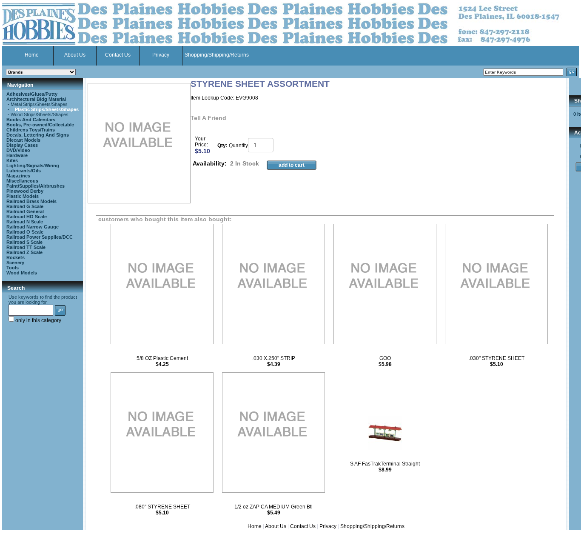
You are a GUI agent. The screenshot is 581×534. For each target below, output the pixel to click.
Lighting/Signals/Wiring (32, 165)
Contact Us (118, 55)
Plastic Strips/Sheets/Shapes (47, 109)
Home (32, 55)
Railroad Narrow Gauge (32, 226)
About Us (74, 55)
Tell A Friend (208, 117)
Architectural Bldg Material (36, 99)
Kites (12, 160)
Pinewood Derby (24, 191)
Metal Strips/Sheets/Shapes (39, 104)
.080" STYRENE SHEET (162, 507)
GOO (385, 358)
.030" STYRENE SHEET (496, 358)
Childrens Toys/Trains (30, 129)
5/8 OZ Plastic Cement (162, 358)
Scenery (15, 262)
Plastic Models (22, 196)
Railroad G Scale (24, 206)
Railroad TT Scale (26, 247)
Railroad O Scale (24, 231)
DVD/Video (18, 150)
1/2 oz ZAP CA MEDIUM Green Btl (273, 507)
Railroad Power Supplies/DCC (39, 237)
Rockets (15, 257)
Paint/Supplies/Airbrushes (35, 185)
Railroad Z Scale (24, 252)
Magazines (18, 175)
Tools (12, 267)
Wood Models (21, 272)
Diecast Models (23, 140)
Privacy (160, 55)
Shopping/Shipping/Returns (217, 55)
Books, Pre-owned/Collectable (40, 124)
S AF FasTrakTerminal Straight (385, 464)
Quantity (238, 145)
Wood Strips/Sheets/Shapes (39, 114)
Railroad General (25, 211)
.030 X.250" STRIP (273, 358)
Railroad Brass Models (31, 201)
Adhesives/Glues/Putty (31, 94)
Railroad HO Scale (26, 216)
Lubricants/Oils (23, 170)
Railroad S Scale (24, 242)
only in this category (37, 320)
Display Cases (22, 145)
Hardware (17, 155)
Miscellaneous (22, 180)
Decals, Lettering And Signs (37, 134)
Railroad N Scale (24, 221)
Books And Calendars (30, 119)
